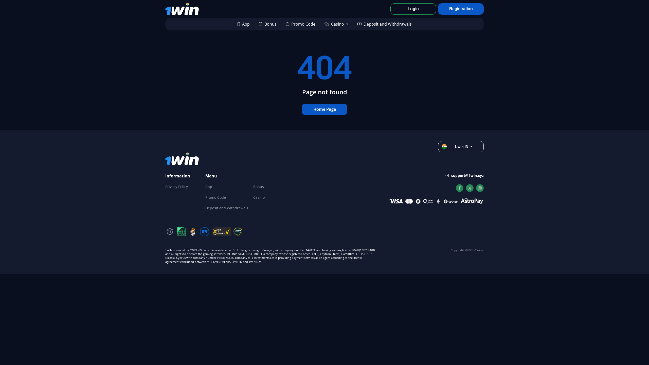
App (246, 24)
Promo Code (303, 24)
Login (413, 9)
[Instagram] (480, 188)
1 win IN (461, 146)
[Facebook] (459, 188)
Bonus (270, 24)
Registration (461, 9)
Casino (337, 24)
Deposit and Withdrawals (388, 24)
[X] (470, 188)
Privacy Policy (176, 186)
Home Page (324, 109)
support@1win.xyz (467, 175)
